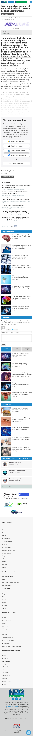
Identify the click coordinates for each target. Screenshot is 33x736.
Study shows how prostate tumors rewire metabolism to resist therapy (22, 394)
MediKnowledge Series (8, 547)
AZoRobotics (5, 667)
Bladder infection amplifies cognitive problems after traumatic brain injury (20, 257)
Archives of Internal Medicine (12, 64)
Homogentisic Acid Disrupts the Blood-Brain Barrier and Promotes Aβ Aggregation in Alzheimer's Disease (15, 218)
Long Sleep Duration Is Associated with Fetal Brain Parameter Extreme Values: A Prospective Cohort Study (15, 212)
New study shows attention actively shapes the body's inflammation (20, 364)
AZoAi (4, 684)
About (4, 617)
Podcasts (4, 564)
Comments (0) (5, 173)
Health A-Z (5, 535)
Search (4, 623)
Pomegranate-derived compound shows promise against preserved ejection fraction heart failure (22, 374)
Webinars (5, 597)
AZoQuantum (6, 675)
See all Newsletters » (8, 487)
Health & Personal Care (8, 550)
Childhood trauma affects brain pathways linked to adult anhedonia (21, 355)
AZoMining (5, 672)
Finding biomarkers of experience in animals (12, 205)
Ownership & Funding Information (12, 646)
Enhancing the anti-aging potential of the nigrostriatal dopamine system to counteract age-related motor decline (16, 198)
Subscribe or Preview (14, 464)
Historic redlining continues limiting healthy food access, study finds (20, 409)
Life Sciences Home (7, 576)
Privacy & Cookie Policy (8, 640)
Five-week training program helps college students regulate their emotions (21, 236)
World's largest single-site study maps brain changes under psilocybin (21, 277)
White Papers (6, 538)
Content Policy (6, 643)
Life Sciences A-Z (7, 585)
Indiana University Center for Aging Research (16, 57)
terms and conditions (12, 706)
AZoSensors (5, 670)
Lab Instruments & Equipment (10, 582)
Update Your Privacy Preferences (16, 718)
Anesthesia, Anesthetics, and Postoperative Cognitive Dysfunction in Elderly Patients (15, 192)
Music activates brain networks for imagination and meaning (21, 287)
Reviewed (7, 33)
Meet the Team (6, 620)
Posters (4, 562)
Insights (4, 544)
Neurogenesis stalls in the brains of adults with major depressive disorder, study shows (21, 246)
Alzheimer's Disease (15, 462)
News (4, 533)
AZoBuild (4, 678)
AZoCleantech (6, 661)
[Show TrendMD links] (30, 226)
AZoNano (5, 658)
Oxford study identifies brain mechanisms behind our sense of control (21, 267)
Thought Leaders (7, 541)
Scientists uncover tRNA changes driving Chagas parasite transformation (21, 419)
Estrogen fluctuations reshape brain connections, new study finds (20, 308)
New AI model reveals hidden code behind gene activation (20, 428)
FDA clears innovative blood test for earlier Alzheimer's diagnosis (21, 438)
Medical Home (6, 527)
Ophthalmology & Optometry (17, 479)
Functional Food (6, 530)
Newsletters (5, 626)
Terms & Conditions (8, 637)
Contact (4, 635)
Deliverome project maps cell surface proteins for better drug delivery (21, 449)
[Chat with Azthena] (28, 732)
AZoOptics (5, 664)
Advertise (5, 632)
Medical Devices (7, 553)
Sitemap (4, 629)
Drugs (4, 556)
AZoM (4, 655)
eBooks (4, 559)
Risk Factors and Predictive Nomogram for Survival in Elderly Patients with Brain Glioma (17, 186)
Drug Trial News (11, 171)
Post (3, 344)
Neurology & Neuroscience (17, 470)
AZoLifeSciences (6, 681)
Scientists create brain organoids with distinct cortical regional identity (21, 298)
